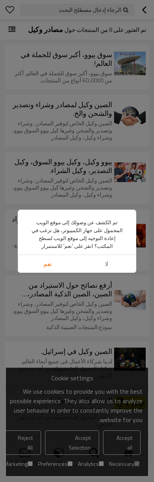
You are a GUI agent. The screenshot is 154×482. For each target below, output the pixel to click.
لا (107, 263)
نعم (47, 263)
